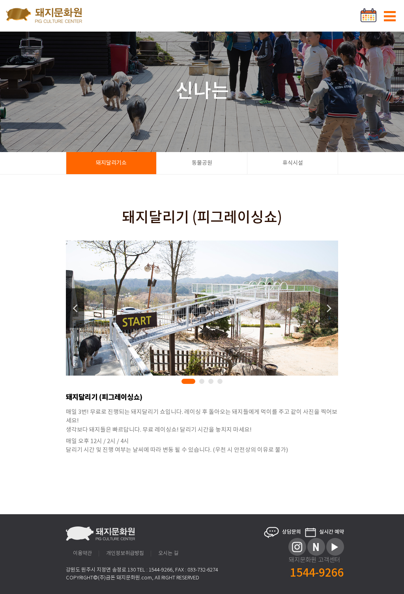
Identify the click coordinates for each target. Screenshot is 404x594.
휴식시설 (292, 163)
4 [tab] (221, 383)
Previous (75, 308)
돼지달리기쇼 (111, 163)
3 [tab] (212, 383)
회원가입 (384, 10)
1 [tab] (185, 383)
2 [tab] (203, 383)
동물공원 (202, 163)
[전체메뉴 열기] (390, 16)
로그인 (355, 10)
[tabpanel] (202, 308)
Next (329, 308)
